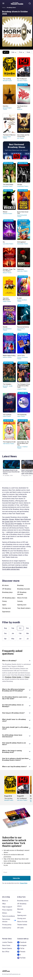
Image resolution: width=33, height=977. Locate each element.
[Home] (17, 3)
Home (3, 7)
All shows (5, 585)
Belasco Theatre (7, 357)
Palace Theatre (7, 416)
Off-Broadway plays (8, 598)
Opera (4, 605)
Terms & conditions (8, 916)
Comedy (20, 601)
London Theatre (7, 942)
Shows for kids (22, 598)
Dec (5, 633)
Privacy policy (6, 924)
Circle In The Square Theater (22, 358)
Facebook (23, 942)
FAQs (4, 904)
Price (20, 52)
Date (13, 52)
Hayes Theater (21, 416)
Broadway (20, 585)
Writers (4, 913)
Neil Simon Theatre (22, 80)
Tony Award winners (23, 608)
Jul (28, 639)
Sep (12, 628)
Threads (22, 951)
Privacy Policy (23, 883)
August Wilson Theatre (21, 329)
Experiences (6, 612)
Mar (27, 633)
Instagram (23, 945)
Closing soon (6, 608)
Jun (20, 639)
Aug (5, 628)
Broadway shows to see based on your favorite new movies (11, 471)
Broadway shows (11, 7)
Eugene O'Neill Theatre (7, 137)
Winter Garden (16, 677)
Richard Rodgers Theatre (7, 108)
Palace (27, 677)
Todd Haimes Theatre (8, 443)
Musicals (20, 909)
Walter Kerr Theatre (22, 271)
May (12, 639)
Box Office (5, 951)
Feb (20, 633)
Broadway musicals (23, 589)
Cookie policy (6, 928)
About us (5, 901)
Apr (5, 639)
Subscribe (16, 878)
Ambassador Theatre (22, 186)
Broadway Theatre (7, 186)
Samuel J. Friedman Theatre (22, 447)
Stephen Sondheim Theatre (22, 300)
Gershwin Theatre (7, 213)
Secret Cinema (7, 948)
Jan (13, 633)
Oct (20, 628)
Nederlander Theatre (22, 243)
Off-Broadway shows (21, 905)
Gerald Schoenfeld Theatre (22, 216)
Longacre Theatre (21, 389)
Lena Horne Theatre (8, 243)
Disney (4, 601)
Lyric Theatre (20, 138)
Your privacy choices (6, 920)
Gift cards (20, 928)
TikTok (22, 948)
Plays (19, 912)
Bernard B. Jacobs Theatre (8, 386)
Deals (28, 52)
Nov (27, 628)
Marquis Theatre (7, 272)
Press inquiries (7, 910)
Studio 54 (19, 109)
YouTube (22, 958)
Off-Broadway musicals (21, 593)
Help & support (7, 907)
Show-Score (6, 945)
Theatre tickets (22, 924)
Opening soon (21, 605)
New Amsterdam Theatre (7, 329)
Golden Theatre (7, 301)
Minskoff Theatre (7, 80)
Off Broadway (6, 589)
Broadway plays (7, 592)
